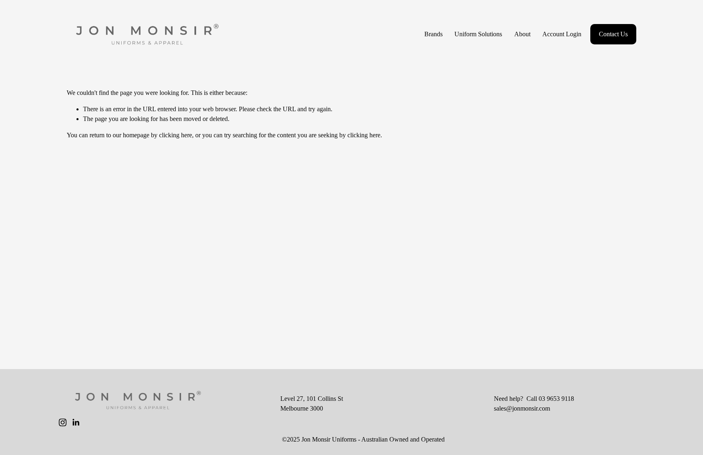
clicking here (175, 135)
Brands (433, 34)
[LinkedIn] (76, 422)
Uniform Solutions (478, 34)
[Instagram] (63, 422)
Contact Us (613, 34)
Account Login (561, 34)
